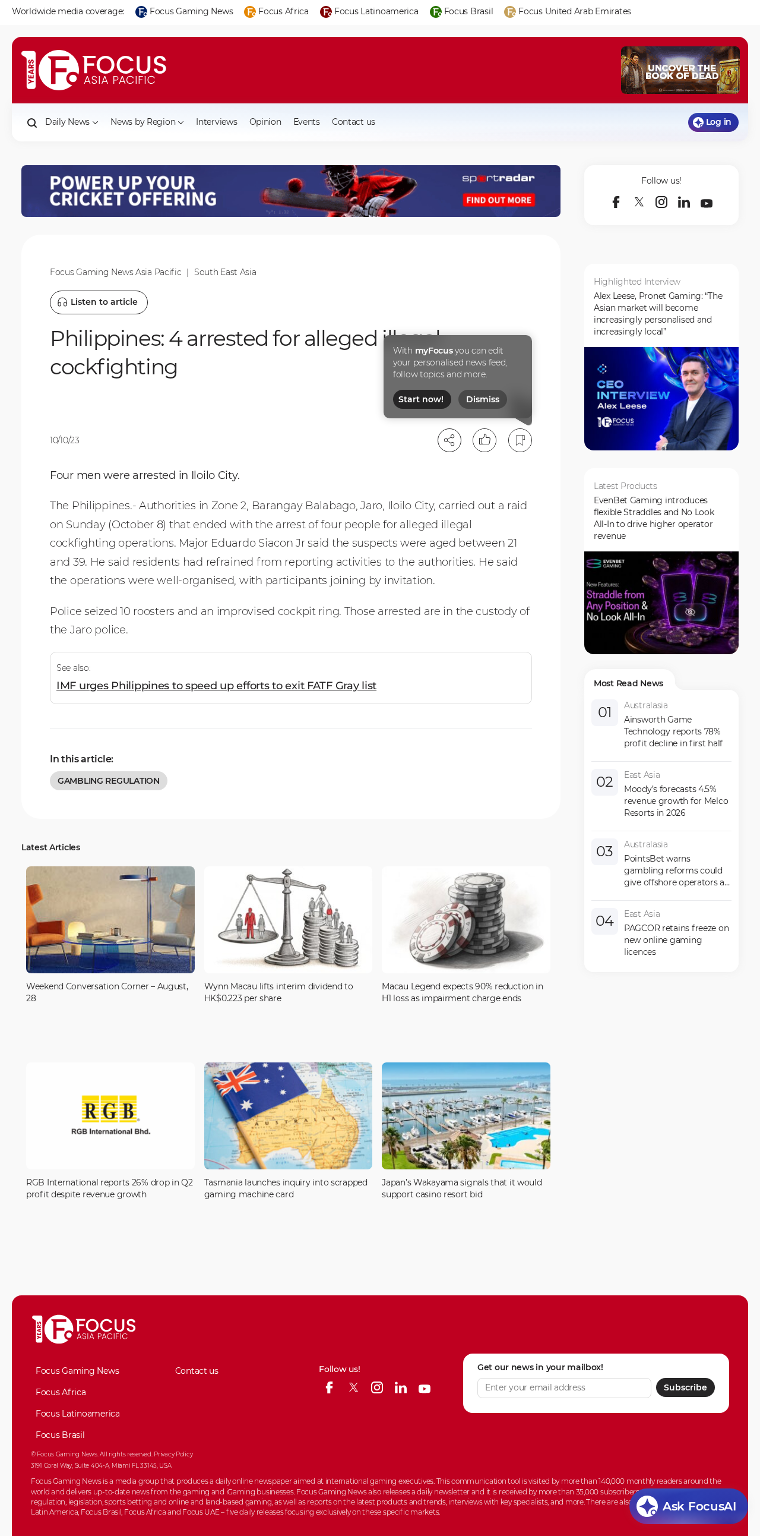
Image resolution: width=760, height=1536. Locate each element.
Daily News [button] (67, 121)
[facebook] (616, 202)
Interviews (216, 121)
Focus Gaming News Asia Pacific (116, 272)
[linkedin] (684, 202)
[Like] (484, 440)
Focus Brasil (60, 1435)
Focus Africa (61, 1392)
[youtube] (706, 202)
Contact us (353, 121)
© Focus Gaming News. (64, 1454)
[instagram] (661, 202)
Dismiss (482, 399)
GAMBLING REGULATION (109, 780)
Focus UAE (200, 1511)
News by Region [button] (142, 121)
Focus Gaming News (77, 1370)
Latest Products (625, 486)
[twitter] (639, 202)
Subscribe (685, 1387)
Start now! (421, 399)
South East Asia (225, 272)
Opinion (265, 121)
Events (306, 121)
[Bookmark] (520, 440)
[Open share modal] (449, 440)
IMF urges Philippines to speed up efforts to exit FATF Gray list (216, 685)
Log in (719, 121)
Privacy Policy (173, 1454)
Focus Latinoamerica (78, 1413)
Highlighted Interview (637, 281)
